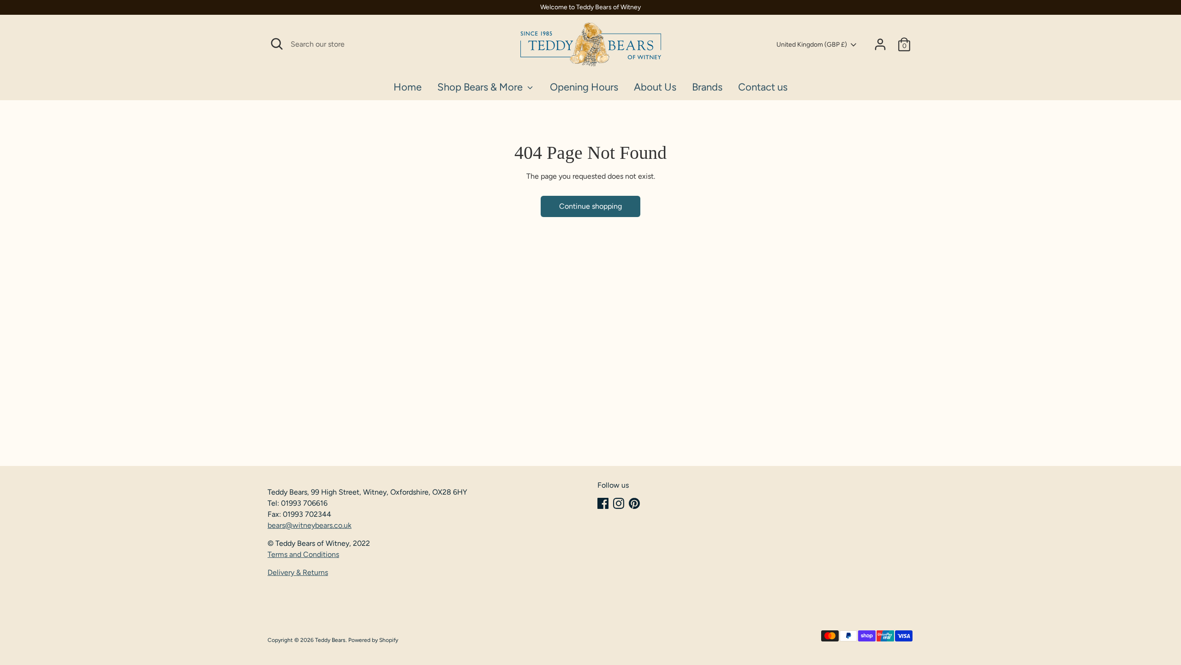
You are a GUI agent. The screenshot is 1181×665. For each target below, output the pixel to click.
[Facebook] (602, 503)
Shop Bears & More (481, 87)
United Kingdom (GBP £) (811, 44)
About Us (655, 87)
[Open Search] (277, 44)
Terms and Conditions (303, 554)
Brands (707, 87)
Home (408, 87)
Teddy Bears (330, 640)
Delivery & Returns (298, 572)
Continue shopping (590, 206)
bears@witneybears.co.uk (310, 525)
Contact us (762, 87)
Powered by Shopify (373, 640)
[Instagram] (618, 503)
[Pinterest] (634, 503)
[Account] (880, 44)
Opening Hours (584, 87)
